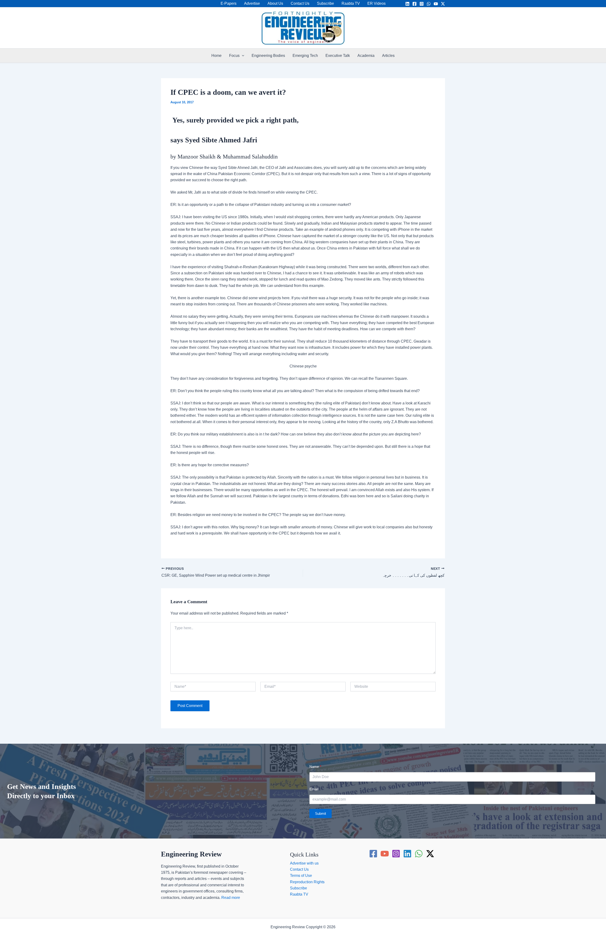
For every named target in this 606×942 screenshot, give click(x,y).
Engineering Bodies (268, 56)
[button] (242, 56)
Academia (365, 56)
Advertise (252, 3)
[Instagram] (421, 4)
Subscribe (325, 3)
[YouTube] (436, 4)
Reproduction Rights (307, 882)
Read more (230, 898)
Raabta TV (351, 3)
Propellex (313, 933)
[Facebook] (414, 4)
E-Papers (228, 3)
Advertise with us (304, 863)
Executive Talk (337, 56)
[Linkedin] (407, 4)
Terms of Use (301, 876)
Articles (388, 56)
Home (216, 56)
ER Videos (376, 3)
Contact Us (300, 3)
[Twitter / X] (443, 4)
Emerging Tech (305, 56)
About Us (275, 3)
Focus (234, 56)
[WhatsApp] (429, 4)
